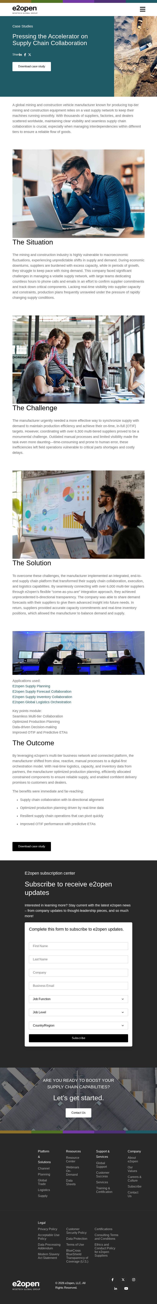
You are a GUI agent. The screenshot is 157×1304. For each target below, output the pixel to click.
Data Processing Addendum (49, 1246)
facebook (112, 1279)
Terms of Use (75, 1244)
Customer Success (102, 1174)
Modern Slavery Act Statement (48, 1256)
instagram (133, 1279)
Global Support (101, 1164)
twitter (123, 1279)
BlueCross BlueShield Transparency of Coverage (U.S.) (77, 1256)
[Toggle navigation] (143, 9)
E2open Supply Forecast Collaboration (41, 691)
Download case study (31, 66)
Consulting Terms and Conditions (106, 1236)
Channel (44, 1168)
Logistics (44, 1190)
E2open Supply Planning (31, 686)
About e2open (133, 1159)
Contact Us (78, 1112)
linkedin (115, 1288)
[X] (30, 55)
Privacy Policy (47, 1229)
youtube (126, 1288)
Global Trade (42, 1182)
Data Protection (76, 1238)
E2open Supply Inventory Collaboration (42, 697)
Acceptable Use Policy (49, 1236)
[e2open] (24, 9)
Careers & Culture (134, 1178)
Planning (44, 1174)
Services (102, 1182)
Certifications (103, 1229)
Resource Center (72, 1159)
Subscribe (78, 1038)
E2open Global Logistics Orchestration (41, 702)
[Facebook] (25, 55)
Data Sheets (71, 1182)
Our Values (132, 1169)
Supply (42, 1196)
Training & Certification (104, 1190)
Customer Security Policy (76, 1230)
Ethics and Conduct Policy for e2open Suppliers (105, 1250)
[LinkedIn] (20, 55)
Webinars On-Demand (72, 1171)
